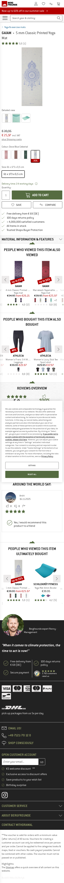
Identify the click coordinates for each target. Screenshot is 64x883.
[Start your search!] (58, 18)
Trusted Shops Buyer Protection (25, 230)
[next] (58, 279)
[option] (32, 76)
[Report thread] (24, 506)
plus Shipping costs (12, 139)
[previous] (5, 279)
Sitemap (10, 867)
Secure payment (19, 672)
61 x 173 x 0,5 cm (13, 174)
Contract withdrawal (17, 825)
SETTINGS (32, 465)
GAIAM (6, 33)
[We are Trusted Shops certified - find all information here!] (37, 673)
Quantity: (6, 187)
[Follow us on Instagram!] (7, 796)
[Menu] (5, 17)
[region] (32, 441)
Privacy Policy (47, 456)
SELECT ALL (32, 474)
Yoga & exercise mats (15, 27)
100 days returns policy (20, 217)
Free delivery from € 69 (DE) (23, 213)
